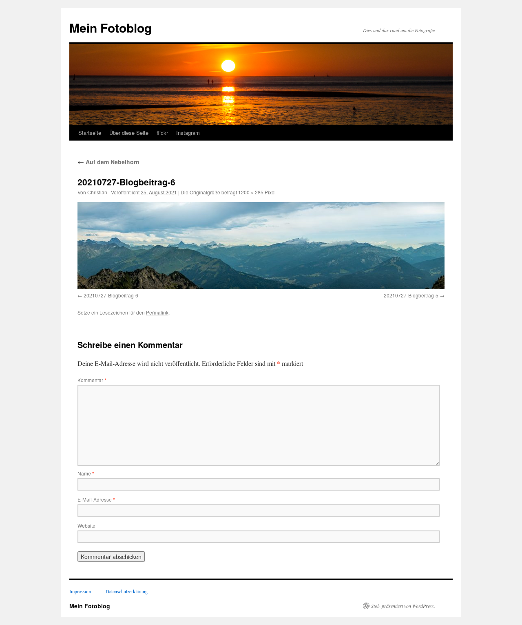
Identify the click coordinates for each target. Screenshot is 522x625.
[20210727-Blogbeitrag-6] (261, 245)
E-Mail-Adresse (96, 499)
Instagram (188, 132)
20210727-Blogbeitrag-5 (411, 295)
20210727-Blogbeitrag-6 (111, 295)
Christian (97, 192)
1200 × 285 (250, 192)
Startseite (89, 132)
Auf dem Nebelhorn (108, 162)
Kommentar (91, 379)
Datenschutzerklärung (127, 591)
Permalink (157, 312)
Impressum (80, 591)
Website (86, 525)
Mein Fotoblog (110, 27)
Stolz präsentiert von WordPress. (403, 606)
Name (85, 473)
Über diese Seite (128, 132)
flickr (162, 132)
